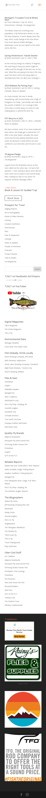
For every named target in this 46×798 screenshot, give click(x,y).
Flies (35, 58)
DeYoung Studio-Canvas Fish (16, 444)
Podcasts (8, 250)
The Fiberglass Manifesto (15, 527)
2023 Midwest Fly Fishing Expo (18, 85)
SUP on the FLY (11, 455)
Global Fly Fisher (11, 501)
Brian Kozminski (13, 58)
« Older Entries (10, 187)
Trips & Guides (10, 258)
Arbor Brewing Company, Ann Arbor (19, 357)
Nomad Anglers (11, 516)
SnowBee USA (10, 412)
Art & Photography (12, 212)
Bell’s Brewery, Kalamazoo (15, 360)
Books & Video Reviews (14, 216)
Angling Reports (11, 209)
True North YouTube (13, 419)
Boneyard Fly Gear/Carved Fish (17, 440)
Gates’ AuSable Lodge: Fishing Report (19, 469)
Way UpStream (11, 546)
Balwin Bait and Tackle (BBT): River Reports (22, 465)
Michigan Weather (12, 343)
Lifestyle (19, 25)
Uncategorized (29, 25)
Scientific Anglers (11, 408)
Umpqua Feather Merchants (16, 423)
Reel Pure (8, 590)
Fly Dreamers (10, 579)
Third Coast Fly (11, 535)
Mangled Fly (9, 393)
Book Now (13, 198)
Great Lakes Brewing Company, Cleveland (21, 364)
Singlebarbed (10, 523)
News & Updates (19, 91)
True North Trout (10, 280)
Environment (10, 25)
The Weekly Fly (11, 531)
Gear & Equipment (12, 235)
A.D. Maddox (10, 556)
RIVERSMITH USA (12, 400)
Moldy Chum (10, 512)
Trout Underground (12, 542)
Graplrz (7, 385)
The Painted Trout (12, 601)
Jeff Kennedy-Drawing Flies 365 (17, 505)
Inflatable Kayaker (12, 389)
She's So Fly (9, 520)
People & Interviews (13, 246)
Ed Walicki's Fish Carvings (15, 571)
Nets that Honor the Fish (14, 582)
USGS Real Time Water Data (16, 347)
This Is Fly (9, 538)
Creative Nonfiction (12, 224)
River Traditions (11, 397)
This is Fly (8, 333)
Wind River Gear (11, 427)
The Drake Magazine (13, 329)
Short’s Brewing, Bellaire (14, 372)
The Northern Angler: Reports (16, 491)
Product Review (11, 254)
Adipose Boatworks (12, 437)
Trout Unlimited (13, 22)
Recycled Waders (11, 586)
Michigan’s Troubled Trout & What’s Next (21, 18)
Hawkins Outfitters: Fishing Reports (19, 473)
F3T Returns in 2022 (14, 118)
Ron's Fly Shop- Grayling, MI (16, 404)
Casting (36, 88)
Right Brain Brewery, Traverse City (18, 368)
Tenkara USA (10, 597)
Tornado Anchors (12, 415)
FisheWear (9, 382)
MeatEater (9, 508)
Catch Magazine (11, 325)
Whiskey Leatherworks (14, 605)
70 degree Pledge (13, 154)
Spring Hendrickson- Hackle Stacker (21, 55)
